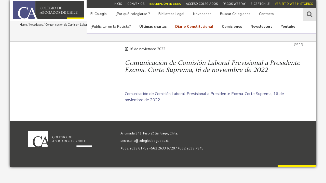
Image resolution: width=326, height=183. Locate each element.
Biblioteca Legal (171, 13)
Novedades (202, 13)
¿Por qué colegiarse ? (132, 13)
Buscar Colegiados (235, 13)
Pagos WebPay (234, 4)
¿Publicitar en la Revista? (110, 26)
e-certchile (260, 4)
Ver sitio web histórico (294, 4)
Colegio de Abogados (48, 10)
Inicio (118, 4)
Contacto (266, 13)
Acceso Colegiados (202, 4)
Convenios (135, 4)
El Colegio (98, 13)
